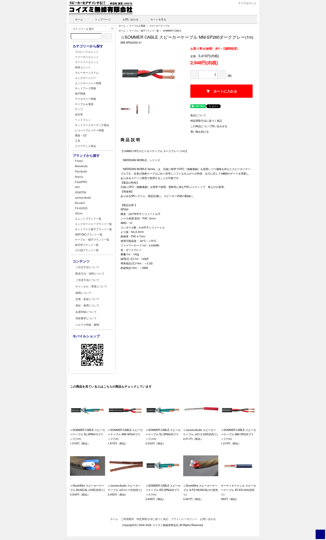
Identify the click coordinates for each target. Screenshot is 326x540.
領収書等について (86, 318)
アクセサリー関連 (85, 99)
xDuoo (79, 213)
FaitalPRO (81, 182)
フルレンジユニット (87, 51)
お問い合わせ (130, 19)
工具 (77, 140)
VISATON (80, 192)
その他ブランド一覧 (87, 250)
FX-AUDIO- (81, 208)
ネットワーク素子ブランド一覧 (93, 229)
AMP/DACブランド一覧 (88, 234)
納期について (83, 293)
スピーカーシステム (87, 72)
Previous (126, 74)
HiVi (77, 187)
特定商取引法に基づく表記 (206, 120)
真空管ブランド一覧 (87, 245)
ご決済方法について (87, 280)
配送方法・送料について (90, 273)
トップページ (103, 19)
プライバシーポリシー (184, 519)
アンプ (79, 109)
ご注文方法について (87, 267)
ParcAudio (81, 171)
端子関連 (80, 93)
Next (171, 74)
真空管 (79, 114)
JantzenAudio (83, 197)
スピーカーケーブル (159, 25)
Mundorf (80, 203)
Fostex (79, 161)
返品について (198, 115)
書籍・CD (81, 135)
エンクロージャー (85, 78)
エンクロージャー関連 (88, 83)
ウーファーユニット (87, 62)
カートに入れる (225, 91)
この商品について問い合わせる (208, 126)
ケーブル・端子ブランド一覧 (144, 30)
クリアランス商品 (85, 146)
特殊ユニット (83, 67)
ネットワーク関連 (85, 88)
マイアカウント (247, 3)
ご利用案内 (127, 519)
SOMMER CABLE (172, 30)
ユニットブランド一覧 (88, 218)
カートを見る (158, 19)
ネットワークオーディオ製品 (92, 125)
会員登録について (86, 312)
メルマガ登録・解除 (87, 324)
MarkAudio (81, 166)
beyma (79, 176)
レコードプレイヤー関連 (89, 130)
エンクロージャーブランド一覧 (93, 224)
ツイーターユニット (87, 57)
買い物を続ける (199, 131)
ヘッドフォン (83, 120)
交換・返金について (87, 299)
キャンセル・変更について (91, 286)
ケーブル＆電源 (137, 25)
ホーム (79, 19)
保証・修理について (87, 305)
